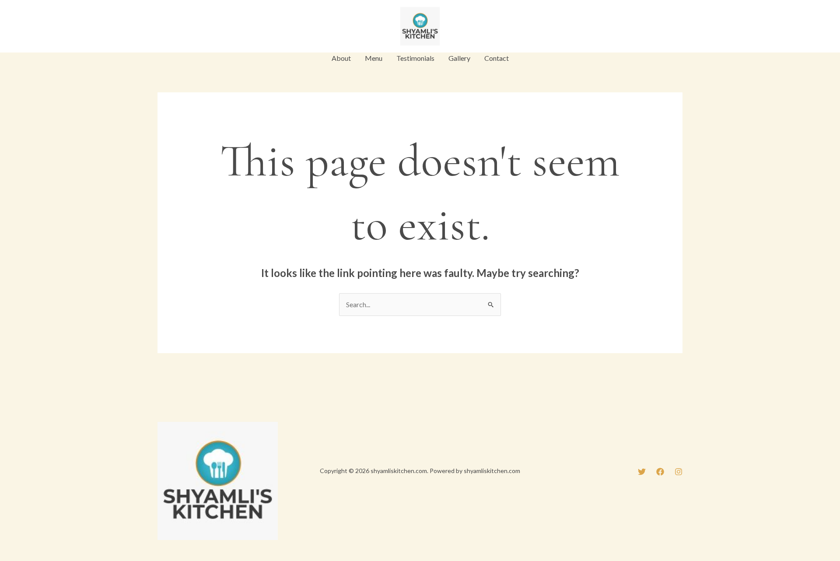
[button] (653, 26)
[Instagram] (202, 27)
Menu (373, 58)
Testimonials (415, 58)
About (341, 58)
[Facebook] (182, 27)
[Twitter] (161, 27)
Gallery (459, 58)
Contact (496, 58)
